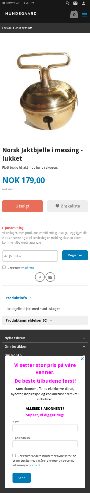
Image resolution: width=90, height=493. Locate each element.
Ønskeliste (70, 206)
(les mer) (34, 465)
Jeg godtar (15, 268)
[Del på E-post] (50, 277)
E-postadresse (21, 438)
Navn (16, 421)
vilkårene (28, 268)
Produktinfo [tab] (16, 298)
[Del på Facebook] (40, 277)
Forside (7, 28)
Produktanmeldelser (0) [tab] (27, 320)
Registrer (75, 255)
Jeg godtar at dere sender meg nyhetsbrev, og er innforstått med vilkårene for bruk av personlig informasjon (44, 460)
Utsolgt (23, 206)
